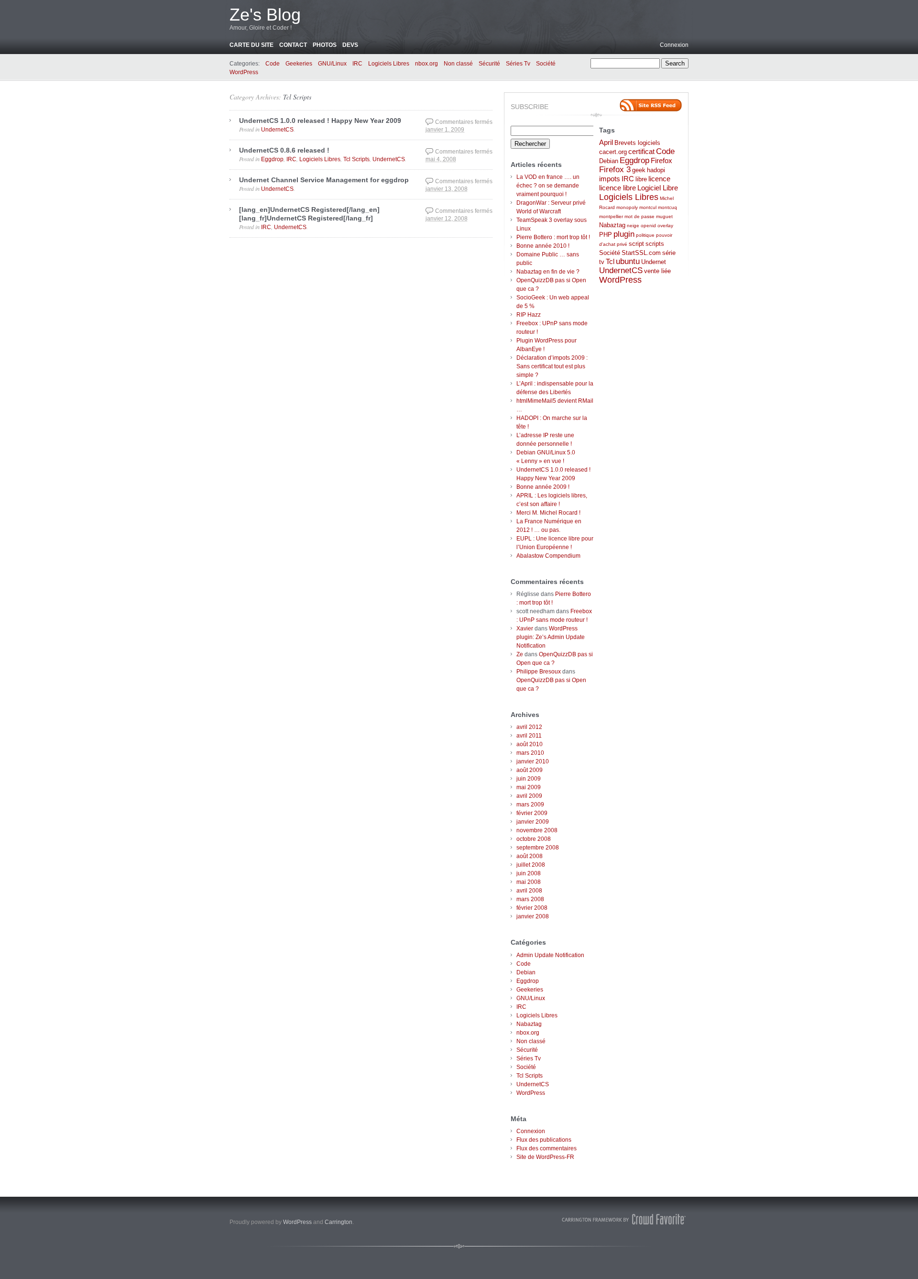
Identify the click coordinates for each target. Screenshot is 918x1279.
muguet (664, 216)
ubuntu (628, 261)
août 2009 (529, 770)
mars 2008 (530, 899)
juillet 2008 (530, 864)
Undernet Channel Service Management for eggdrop (324, 180)
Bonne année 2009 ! (542, 487)
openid (648, 225)
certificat (641, 151)
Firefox (661, 160)
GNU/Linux (332, 63)
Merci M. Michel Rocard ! (548, 512)
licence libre (617, 188)
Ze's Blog (265, 14)
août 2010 (529, 744)
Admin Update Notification (550, 955)
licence (659, 179)
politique (645, 235)
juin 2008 (528, 873)
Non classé (458, 63)
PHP (605, 234)
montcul (647, 207)
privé (622, 244)
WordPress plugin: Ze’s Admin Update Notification (550, 637)
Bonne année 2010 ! (542, 246)
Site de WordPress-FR (545, 1157)
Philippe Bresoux (538, 671)
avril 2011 (529, 735)
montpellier (611, 216)
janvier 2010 (532, 761)
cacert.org (613, 151)
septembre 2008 (537, 847)
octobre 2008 (533, 839)
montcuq (667, 207)
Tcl (610, 261)
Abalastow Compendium (548, 555)
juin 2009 (528, 778)
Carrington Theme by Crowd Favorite (623, 1219)
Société (546, 63)
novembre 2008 (536, 830)
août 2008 (529, 856)
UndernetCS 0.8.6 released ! (284, 150)
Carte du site (251, 45)
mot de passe (639, 216)
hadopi (656, 170)
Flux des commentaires (546, 1148)
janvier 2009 (532, 821)
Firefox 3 (615, 169)
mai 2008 (528, 882)
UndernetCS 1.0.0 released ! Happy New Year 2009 (320, 120)
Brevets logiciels (637, 142)
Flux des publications (543, 1139)
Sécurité (489, 63)
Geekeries (298, 63)
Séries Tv (518, 63)
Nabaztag (529, 1024)
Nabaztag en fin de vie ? (547, 271)
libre (641, 179)
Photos (325, 45)
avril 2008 (529, 890)
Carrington (338, 1222)
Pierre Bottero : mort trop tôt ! (553, 237)
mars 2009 (530, 804)
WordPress (244, 72)
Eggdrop (272, 159)
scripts (654, 243)
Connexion (674, 45)
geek (638, 170)
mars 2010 (530, 753)
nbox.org (426, 63)
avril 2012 (529, 727)
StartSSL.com (641, 252)
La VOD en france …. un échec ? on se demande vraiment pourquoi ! (547, 186)
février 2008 (531, 907)
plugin (623, 234)
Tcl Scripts (297, 96)
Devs (350, 45)
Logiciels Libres (388, 63)
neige (633, 225)
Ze (519, 654)
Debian (526, 972)
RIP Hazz (528, 314)
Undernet (653, 261)
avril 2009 (529, 796)
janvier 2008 (532, 916)
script (636, 243)
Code (272, 63)
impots (609, 179)
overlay (665, 225)
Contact (293, 45)
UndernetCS (277, 129)
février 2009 (531, 813)
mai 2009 (528, 787)
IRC (357, 63)
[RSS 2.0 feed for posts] (651, 105)
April (606, 142)
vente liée (657, 271)
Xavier (524, 628)
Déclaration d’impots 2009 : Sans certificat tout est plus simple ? (552, 366)
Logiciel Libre (657, 188)
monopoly (627, 207)
